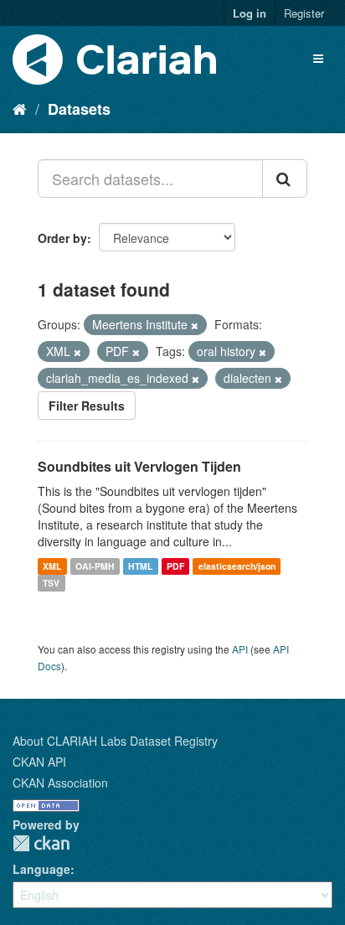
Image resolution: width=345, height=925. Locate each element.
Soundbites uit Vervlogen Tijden (139, 466)
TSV (51, 582)
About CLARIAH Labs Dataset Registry (115, 740)
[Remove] (194, 325)
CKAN (41, 843)
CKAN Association (60, 782)
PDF (175, 566)
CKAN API (39, 761)
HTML (140, 566)
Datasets (79, 109)
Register (304, 13)
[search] (284, 178)
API (240, 649)
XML (52, 566)
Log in (249, 13)
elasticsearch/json (236, 566)
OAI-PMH (95, 566)
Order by (62, 238)
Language (41, 868)
